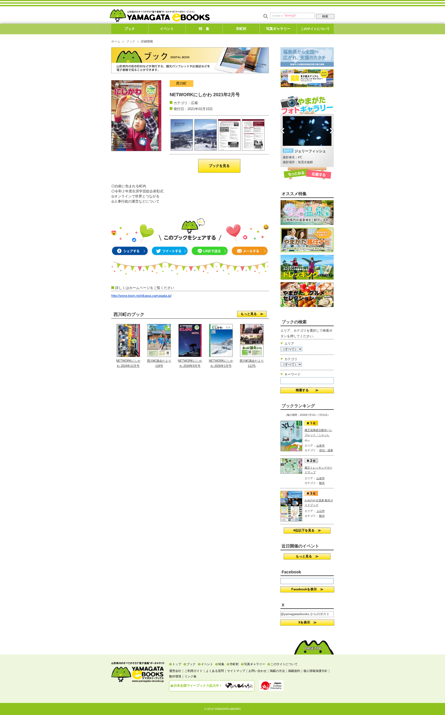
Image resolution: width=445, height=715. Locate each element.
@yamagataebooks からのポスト (305, 614)
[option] (307, 140)
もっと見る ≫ (252, 314)
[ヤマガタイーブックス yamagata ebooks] (160, 13)
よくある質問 (215, 671)
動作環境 (175, 676)
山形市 (320, 445)
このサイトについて (315, 29)
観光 (322, 483)
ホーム (115, 41)
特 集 (204, 29)
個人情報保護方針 (315, 671)
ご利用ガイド (193, 671)
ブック (129, 29)
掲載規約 (294, 671)
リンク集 (190, 676)
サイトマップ (236, 671)
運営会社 (175, 671)
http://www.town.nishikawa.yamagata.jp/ (141, 296)
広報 (194, 103)
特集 (221, 664)
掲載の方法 (277, 671)
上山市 (320, 511)
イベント (167, 29)
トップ (176, 664)
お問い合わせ (257, 671)
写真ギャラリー (278, 29)
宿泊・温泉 (326, 450)
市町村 (241, 29)
